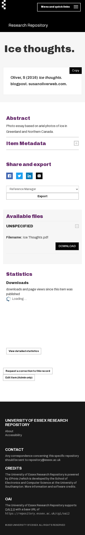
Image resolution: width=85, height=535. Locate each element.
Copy (74, 69)
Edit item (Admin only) (18, 377)
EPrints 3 (14, 478)
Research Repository (28, 25)
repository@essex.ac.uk (44, 460)
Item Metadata (26, 143)
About (9, 431)
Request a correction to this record (28, 371)
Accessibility (13, 435)
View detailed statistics (24, 351)
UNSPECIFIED (19, 226)
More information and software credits (50, 486)
